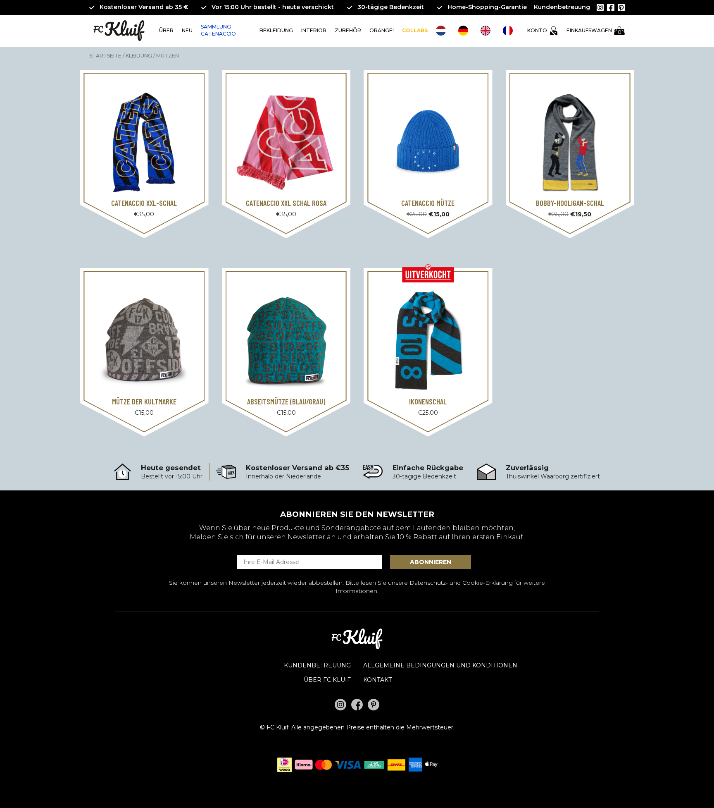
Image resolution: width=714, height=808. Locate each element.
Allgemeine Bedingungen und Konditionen (440, 665)
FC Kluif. (278, 727)
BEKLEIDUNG (276, 30)
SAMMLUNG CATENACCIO (218, 30)
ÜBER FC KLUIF (327, 680)
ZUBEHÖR (348, 30)
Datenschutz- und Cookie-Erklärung (461, 582)
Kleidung (139, 56)
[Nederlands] (443, 30)
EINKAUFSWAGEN (593, 31)
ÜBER (166, 30)
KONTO (537, 30)
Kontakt (377, 680)
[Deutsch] (465, 30)
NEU (187, 30)
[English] (487, 30)
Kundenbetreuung (562, 7)
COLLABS (415, 30)
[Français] (510, 30)
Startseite (105, 56)
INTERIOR (313, 30)
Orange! (381, 30)
